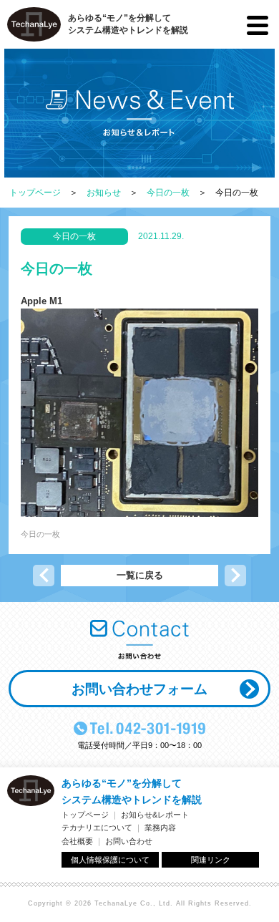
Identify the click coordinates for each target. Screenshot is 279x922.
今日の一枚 (168, 193)
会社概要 (77, 841)
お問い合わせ (128, 841)
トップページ (35, 193)
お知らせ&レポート (155, 814)
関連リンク (210, 859)
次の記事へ (235, 575)
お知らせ (104, 193)
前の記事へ (43, 575)
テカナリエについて (97, 827)
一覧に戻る (140, 575)
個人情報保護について (110, 859)
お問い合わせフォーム (139, 689)
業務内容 (160, 827)
